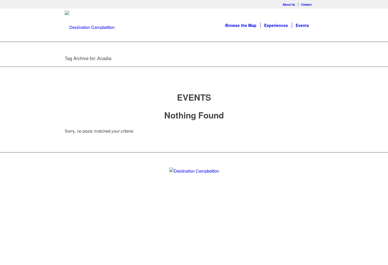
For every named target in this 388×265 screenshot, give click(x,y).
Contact (306, 5)
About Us (289, 5)
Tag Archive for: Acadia (88, 58)
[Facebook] (319, 4)
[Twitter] (184, 216)
